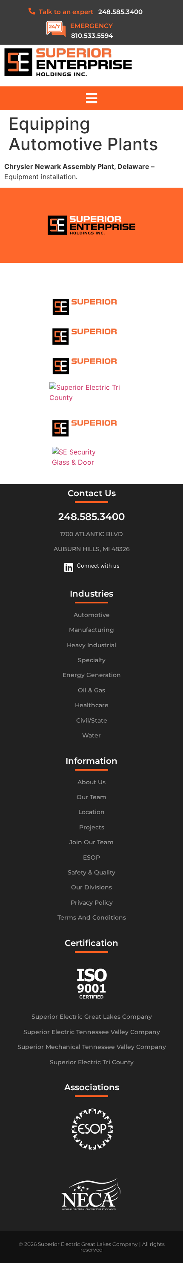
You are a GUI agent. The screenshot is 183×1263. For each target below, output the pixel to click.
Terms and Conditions (91, 917)
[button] (91, 98)
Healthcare (92, 705)
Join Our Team (91, 842)
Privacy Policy (92, 902)
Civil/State (91, 720)
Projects (91, 827)
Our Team (91, 797)
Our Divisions (91, 887)
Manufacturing (91, 630)
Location (91, 812)
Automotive (92, 615)
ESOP (91, 857)
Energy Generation (92, 675)
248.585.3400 (120, 12)
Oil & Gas (91, 690)
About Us (91, 782)
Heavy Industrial (91, 645)
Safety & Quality (91, 872)
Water (91, 735)
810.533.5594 (92, 35)
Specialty (92, 660)
